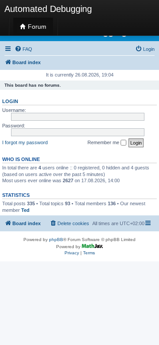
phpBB (56, 239)
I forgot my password (25, 142)
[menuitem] (23, 49)
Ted (25, 210)
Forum (36, 26)
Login (10, 101)
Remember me (104, 142)
